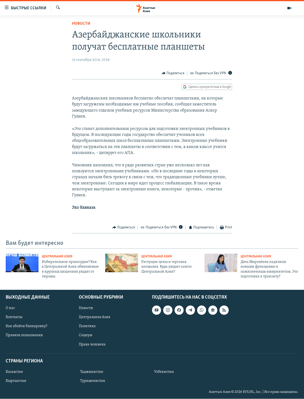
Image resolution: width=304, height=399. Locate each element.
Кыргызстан (16, 381)
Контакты (14, 317)
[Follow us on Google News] (212, 310)
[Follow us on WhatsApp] (201, 310)
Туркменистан (92, 381)
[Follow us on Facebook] (179, 310)
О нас (10, 308)
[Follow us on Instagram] (167, 310)
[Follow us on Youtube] (156, 310)
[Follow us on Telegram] (190, 310)
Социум (85, 335)
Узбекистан (164, 372)
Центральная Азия (57, 256)
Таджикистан (91, 372)
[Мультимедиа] (289, 8)
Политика (87, 326)
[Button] (173, 73)
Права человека (92, 344)
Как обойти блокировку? (26, 326)
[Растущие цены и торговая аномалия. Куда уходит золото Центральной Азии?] (121, 263)
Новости (81, 24)
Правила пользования (24, 335)
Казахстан (14, 372)
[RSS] (223, 310)
